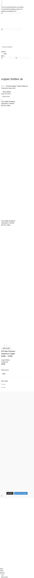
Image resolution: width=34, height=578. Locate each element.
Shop (2, 551)
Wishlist (3, 554)
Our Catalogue (5, 563)
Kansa (3, 531)
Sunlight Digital (27, 566)
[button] (6, 348)
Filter (3, 373)
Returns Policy (5, 540)
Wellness (3, 525)
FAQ (2, 557)
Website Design (16, 566)
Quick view (3, 341)
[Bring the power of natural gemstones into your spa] (17, 409)
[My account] (1, 49)
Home (3, 86)
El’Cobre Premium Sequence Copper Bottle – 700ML (8, 353)
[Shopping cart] (1, 70)
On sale (3, 384)
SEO (9, 566)
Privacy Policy (5, 536)
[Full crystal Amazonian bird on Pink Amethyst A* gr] (17, 461)
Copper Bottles (5, 360)
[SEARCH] (31, 47)
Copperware (4, 362)
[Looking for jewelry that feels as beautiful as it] (17, 477)
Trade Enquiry (5, 559)
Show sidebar (7, 91)
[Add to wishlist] (7, 341)
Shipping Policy (5, 542)
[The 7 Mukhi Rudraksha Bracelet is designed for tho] (17, 443)
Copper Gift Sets (5, 528)
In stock (3, 387)
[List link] (17, 510)
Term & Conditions (6, 545)
